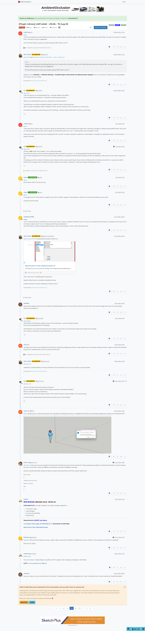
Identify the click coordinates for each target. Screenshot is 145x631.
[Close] (125, 587)
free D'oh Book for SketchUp (38, 80)
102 (64, 608)
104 (72, 608)
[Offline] (21, 55)
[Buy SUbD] (86, 620)
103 (68, 608)
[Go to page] (60, 608)
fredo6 (26, 499)
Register (24, 602)
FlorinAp (26, 537)
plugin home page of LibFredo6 (37, 524)
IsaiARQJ (26, 303)
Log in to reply (100, 27)
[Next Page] (94, 608)
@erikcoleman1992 (48, 236)
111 (87, 608)
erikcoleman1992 (29, 217)
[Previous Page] (51, 608)
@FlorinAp (33, 553)
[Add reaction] (109, 46)
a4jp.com (26, 573)
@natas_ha (46, 361)
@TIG (31, 32)
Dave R (26, 462)
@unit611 (45, 54)
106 (80, 608)
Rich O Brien (27, 54)
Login (32, 602)
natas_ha (26, 344)
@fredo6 (33, 537)
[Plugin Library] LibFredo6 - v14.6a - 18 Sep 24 (49, 57)
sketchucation (25, 2)
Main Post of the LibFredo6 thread (36, 527)
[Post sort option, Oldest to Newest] (90, 27)
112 (90, 608)
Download (72, 18)
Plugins (22, 27)
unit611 (26, 32)
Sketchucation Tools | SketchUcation (39, 266)
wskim (26, 177)
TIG (25, 90)
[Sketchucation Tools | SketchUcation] (49, 252)
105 (76, 608)
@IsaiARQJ (40, 318)
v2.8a (43, 563)
